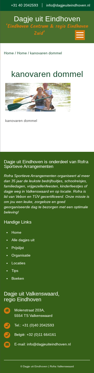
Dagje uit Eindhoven (47, 19)
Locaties (18, 263)
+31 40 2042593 (24, 5)
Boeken (17, 278)
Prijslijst (17, 248)
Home (9, 53)
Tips (14, 271)
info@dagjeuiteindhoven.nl (68, 5)
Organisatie (21, 255)
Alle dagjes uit (22, 240)
